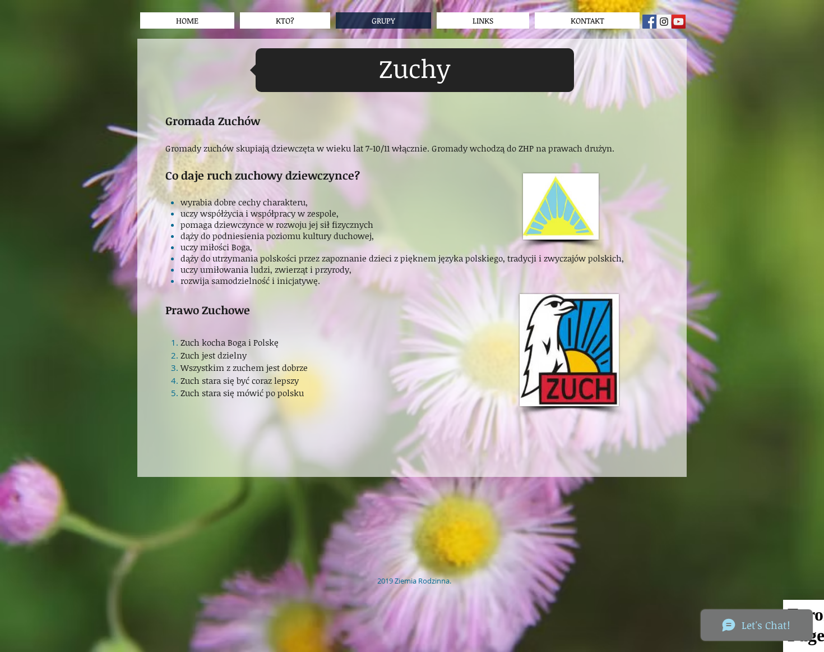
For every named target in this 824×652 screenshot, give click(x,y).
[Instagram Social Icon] (664, 22)
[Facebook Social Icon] (649, 22)
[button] (483, 20)
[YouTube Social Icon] (679, 22)
